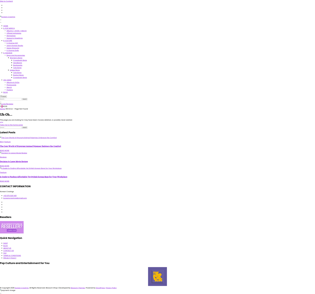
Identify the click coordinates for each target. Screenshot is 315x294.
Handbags (17, 63)
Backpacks (17, 65)
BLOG (5, 92)
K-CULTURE (7, 40)
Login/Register (7, 104)
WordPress (100, 288)
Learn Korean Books (15, 45)
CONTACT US (8, 250)
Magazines (11, 36)
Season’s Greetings (15, 38)
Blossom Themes (78, 288)
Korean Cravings (22, 288)
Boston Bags (18, 75)
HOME (5, 26)
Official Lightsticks (14, 33)
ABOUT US (7, 248)
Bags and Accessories (16, 55)
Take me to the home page (11, 125)
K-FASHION (7, 53)
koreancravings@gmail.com (15, 198)
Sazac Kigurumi (13, 48)
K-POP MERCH (9, 28)
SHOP (5, 243)
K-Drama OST (12, 43)
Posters (10, 90)
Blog (2, 142)
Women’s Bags (16, 58)
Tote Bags (17, 68)
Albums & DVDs (13, 82)
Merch (9, 87)
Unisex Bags (15, 70)
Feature (7, 142)
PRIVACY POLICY (9, 258)
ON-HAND (7, 80)
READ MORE (4, 150)
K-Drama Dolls (13, 50)
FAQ (5, 253)
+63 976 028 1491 (10, 195)
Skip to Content (6, 1)
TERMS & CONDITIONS (12, 255)
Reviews (3, 157)
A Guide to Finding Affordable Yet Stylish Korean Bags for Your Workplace (33, 177)
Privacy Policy (111, 288)
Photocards (11, 85)
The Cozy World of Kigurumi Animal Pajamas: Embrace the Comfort (30, 146)
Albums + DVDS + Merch (17, 31)
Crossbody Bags (20, 60)
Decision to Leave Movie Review (14, 161)
